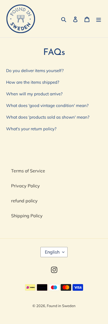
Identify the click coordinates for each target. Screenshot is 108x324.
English (52, 252)
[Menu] (98, 19)
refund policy (24, 200)
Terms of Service (28, 171)
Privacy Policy (25, 185)
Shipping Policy (27, 215)
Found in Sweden (61, 305)
